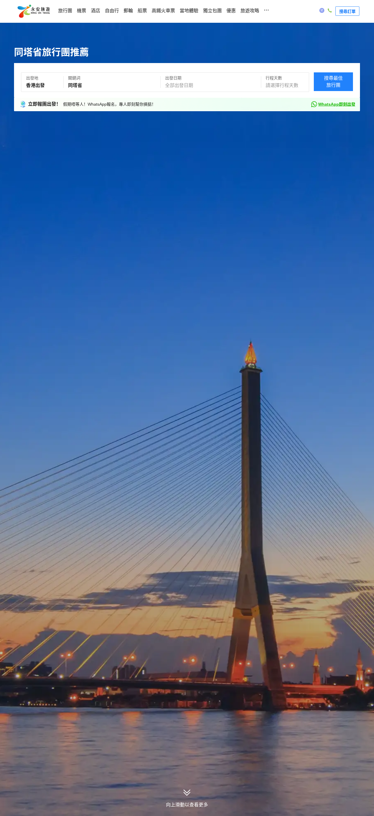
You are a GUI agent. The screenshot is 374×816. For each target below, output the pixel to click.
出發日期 (173, 78)
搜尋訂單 (347, 11)
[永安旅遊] (33, 11)
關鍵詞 (74, 78)
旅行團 (65, 10)
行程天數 (274, 78)
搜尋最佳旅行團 (333, 82)
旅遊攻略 (249, 10)
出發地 (32, 78)
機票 (81, 10)
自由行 (112, 10)
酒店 (95, 10)
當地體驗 (189, 10)
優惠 (231, 10)
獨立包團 (212, 10)
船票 (142, 10)
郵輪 (128, 10)
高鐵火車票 (163, 10)
